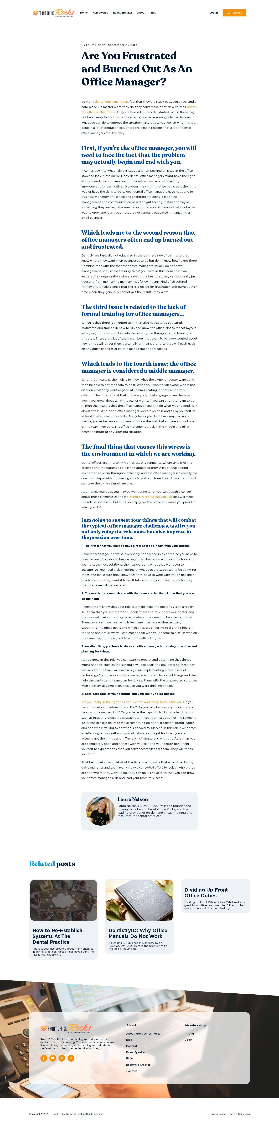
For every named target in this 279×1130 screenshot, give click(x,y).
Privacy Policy (217, 1114)
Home (84, 12)
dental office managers (112, 101)
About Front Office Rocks (143, 1033)
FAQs (129, 1058)
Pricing (189, 1033)
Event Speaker (122, 12)
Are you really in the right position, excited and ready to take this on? (131, 702)
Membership (100, 12)
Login (188, 1040)
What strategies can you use (151, 497)
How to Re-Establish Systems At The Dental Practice (57, 936)
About (141, 12)
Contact (131, 1071)
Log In (213, 12)
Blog (153, 12)
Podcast (131, 1046)
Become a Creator (138, 1065)
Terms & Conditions (239, 1114)
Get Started (234, 13)
